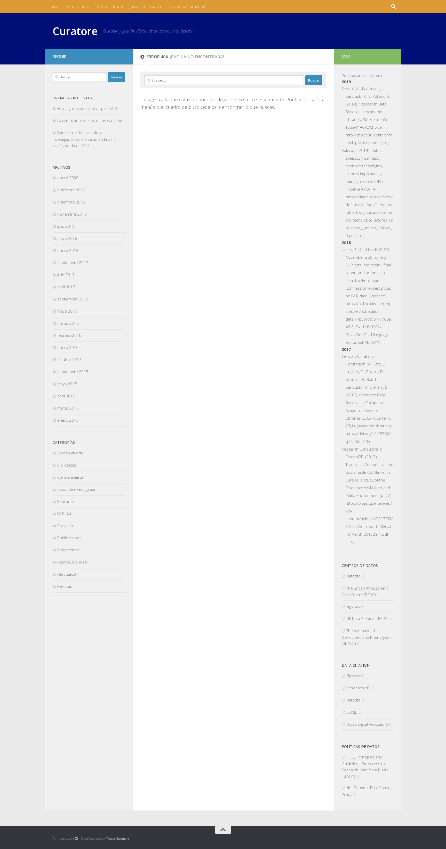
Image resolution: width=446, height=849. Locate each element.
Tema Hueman (117, 838)
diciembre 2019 (71, 189)
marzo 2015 (68, 408)
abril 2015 (66, 395)
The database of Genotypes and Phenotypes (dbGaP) (367, 637)
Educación (66, 501)
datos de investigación (77, 489)
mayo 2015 (67, 383)
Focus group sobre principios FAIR (87, 108)
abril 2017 (66, 286)
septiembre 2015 (72, 371)
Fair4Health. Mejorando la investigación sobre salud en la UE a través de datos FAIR (84, 139)
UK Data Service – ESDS (366, 618)
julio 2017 (66, 274)
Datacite (353, 575)
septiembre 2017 (72, 262)
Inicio (53, 6)
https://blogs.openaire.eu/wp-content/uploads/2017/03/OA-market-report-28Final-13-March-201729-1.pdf (369, 519)
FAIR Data (65, 513)
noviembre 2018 (72, 214)
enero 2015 (67, 420)
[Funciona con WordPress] (76, 838)
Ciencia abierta (70, 477)
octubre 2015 (69, 359)
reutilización (67, 574)
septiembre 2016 (72, 298)
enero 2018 (67, 250)
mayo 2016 (67, 311)
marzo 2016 (68, 323)
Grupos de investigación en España (129, 6)
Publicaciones (69, 537)
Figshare (353, 606)
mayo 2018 (67, 238)
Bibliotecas (66, 465)
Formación (75, 6)
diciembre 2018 (71, 202)
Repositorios (68, 549)
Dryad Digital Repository (367, 724)
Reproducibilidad (72, 562)
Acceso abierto (70, 452)
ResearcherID (358, 687)
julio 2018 (66, 226)
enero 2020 (67, 177)
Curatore (75, 30)
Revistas (64, 586)
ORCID (351, 712)
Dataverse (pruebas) (187, 6)
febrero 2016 (69, 335)
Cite (385, 143)
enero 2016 (67, 347)
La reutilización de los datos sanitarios (90, 120)
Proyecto (65, 525)
